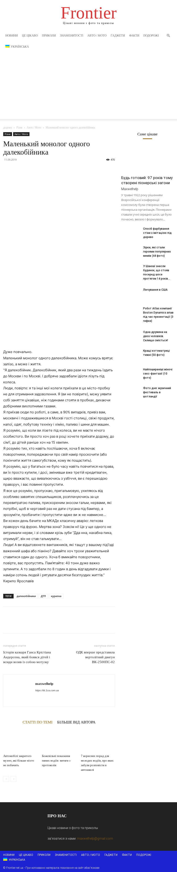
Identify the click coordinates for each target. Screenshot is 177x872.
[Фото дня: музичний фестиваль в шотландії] (130, 392)
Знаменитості (71, 35)
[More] (50, 170)
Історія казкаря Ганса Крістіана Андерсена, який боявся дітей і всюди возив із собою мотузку (27, 657)
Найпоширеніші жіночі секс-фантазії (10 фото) (157, 373)
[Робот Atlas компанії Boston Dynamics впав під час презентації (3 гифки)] (130, 312)
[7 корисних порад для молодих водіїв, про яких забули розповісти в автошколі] (98, 740)
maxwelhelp (44, 684)
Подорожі (151, 35)
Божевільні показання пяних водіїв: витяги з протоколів (56, 760)
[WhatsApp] (39, 170)
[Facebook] (7, 170)
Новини (11, 35)
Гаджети (118, 35)
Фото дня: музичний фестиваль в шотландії (157, 392)
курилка (56, 596)
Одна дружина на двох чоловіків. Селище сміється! (155, 336)
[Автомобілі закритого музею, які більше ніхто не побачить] (20, 740)
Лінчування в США (155, 289)
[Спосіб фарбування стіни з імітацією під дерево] (130, 233)
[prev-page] (6, 779)
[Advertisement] (88, 87)
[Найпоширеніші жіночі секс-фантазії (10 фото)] (130, 373)
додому (7, 127)
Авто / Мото (96, 35)
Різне (19, 127)
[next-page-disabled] (13, 779)
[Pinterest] (29, 170)
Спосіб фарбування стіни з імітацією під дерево (157, 233)
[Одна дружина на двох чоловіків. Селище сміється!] (130, 336)
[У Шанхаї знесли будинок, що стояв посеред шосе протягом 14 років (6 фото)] (130, 270)
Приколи (49, 35)
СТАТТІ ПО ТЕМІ (38, 722)
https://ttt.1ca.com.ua (47, 690)
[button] (168, 36)
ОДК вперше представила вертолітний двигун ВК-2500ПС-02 (95, 657)
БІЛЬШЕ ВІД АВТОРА (76, 722)
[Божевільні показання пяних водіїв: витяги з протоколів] (59, 740)
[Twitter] (18, 170)
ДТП (43, 596)
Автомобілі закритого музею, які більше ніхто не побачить (18, 760)
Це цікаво (30, 35)
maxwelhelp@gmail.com (95, 838)
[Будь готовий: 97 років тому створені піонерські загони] (147, 159)
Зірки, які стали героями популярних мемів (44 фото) (157, 251)
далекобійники (26, 596)
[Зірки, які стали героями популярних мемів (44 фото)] (130, 251)
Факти (134, 35)
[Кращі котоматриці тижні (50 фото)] (130, 355)
